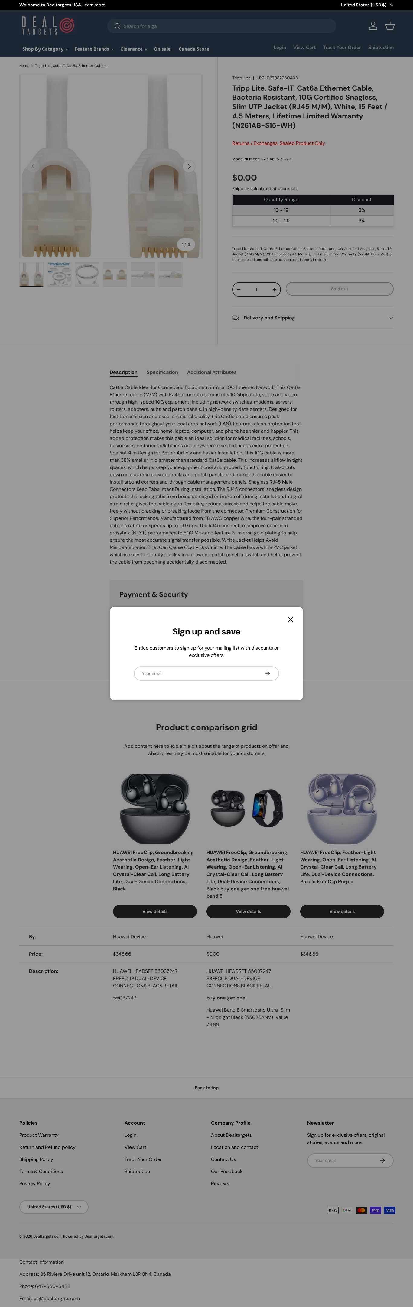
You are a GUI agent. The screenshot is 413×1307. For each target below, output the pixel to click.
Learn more (93, 5)
